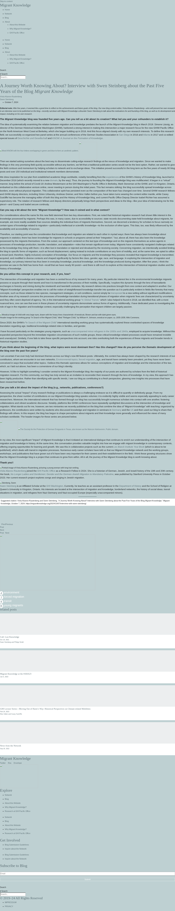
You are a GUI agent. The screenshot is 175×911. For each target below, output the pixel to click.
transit (8, 601)
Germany (116, 410)
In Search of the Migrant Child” (41, 322)
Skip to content (6, 1)
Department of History (130, 486)
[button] (87, 507)
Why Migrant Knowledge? (20, 29)
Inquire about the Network (15, 849)
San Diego (124, 135)
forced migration (14, 596)
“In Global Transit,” (90, 300)
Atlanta (146, 135)
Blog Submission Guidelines (17, 845)
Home (7, 10)
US (132, 410)
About (7, 22)
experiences (112, 177)
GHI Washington (54, 486)
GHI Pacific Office (17, 33)
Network (8, 14)
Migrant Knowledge (15, 5)
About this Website (17, 25)
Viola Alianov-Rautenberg (11, 97)
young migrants (13, 605)
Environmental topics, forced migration (75, 359)
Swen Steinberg (7, 99)
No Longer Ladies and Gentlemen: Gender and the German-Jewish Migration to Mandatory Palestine (62, 474)
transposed (117, 293)
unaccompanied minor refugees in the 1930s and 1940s (99, 331)
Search (3, 70)
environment (11, 592)
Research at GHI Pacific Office (17, 811)
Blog (7, 18)
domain (54, 180)
